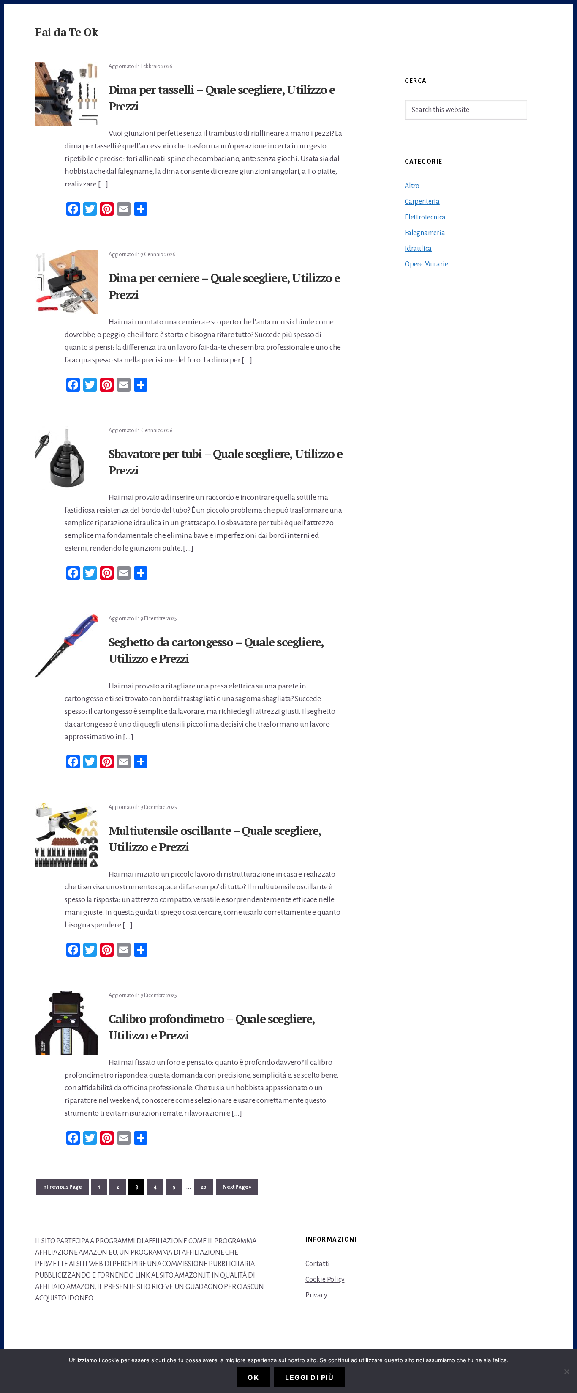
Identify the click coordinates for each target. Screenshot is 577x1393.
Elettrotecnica (425, 217)
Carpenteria (422, 202)
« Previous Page (62, 1189)
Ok (253, 1377)
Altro (412, 186)
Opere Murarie (426, 264)
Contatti (317, 1264)
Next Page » (236, 1189)
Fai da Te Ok (66, 32)
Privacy (316, 1295)
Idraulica (418, 248)
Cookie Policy (324, 1279)
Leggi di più (309, 1377)
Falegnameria (425, 233)
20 (206, 1187)
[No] (566, 1371)
